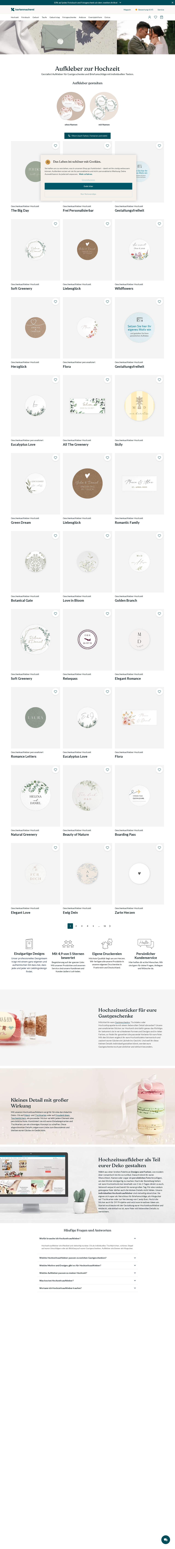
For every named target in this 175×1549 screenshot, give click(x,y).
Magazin (127, 9)
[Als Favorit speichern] (55, 145)
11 (105, 926)
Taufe (44, 17)
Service (161, 9)
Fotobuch (25, 17)
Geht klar (88, 186)
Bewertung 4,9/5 (145, 9)
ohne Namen (71, 124)
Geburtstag (54, 17)
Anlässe (82, 17)
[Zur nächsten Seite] (110, 926)
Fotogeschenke (69, 17)
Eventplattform (95, 17)
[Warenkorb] (161, 17)
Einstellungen (88, 180)
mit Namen (104, 124)
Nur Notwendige (88, 194)
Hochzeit (15, 17)
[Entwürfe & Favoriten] (155, 17)
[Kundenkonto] (149, 17)
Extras (107, 17)
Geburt (36, 17)
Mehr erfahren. (85, 174)
